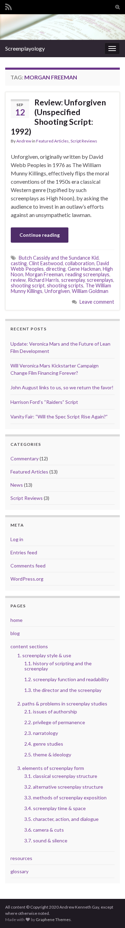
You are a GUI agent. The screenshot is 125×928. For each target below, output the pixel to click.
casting (19, 263)
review (18, 280)
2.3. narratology (41, 733)
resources (21, 858)
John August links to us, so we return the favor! (62, 387)
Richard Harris (43, 280)
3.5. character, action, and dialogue (61, 819)
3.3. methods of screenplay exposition (65, 797)
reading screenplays (87, 274)
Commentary (24, 458)
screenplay (73, 280)
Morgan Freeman (44, 274)
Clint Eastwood (46, 263)
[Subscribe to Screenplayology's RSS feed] (8, 6)
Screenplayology (25, 48)
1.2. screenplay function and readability (66, 679)
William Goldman (90, 291)
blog (15, 633)
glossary (19, 871)
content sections (29, 646)
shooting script (28, 285)
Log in (16, 539)
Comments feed (27, 566)
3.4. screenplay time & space (55, 808)
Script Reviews (83, 141)
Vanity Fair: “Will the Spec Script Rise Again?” (59, 416)
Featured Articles (52, 141)
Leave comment (97, 302)
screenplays (100, 280)
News (16, 485)
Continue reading (39, 235)
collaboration (79, 263)
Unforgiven (57, 291)
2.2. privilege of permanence (54, 722)
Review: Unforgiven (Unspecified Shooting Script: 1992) (58, 116)
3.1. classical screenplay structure (60, 776)
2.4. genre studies (43, 744)
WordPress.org (26, 579)
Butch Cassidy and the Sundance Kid (59, 258)
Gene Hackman (84, 269)
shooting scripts (65, 285)
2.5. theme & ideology (47, 754)
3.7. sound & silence (45, 840)
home (16, 620)
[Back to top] (109, 912)
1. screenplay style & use (44, 655)
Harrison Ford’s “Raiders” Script (44, 402)
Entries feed (23, 552)
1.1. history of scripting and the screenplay (58, 665)
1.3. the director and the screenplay (62, 690)
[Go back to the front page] (62, 27)
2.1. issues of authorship (50, 711)
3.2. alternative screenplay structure (63, 787)
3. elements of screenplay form (50, 768)
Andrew (23, 141)
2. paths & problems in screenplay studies (62, 703)
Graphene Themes (53, 919)
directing (56, 269)
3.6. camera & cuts (44, 830)
